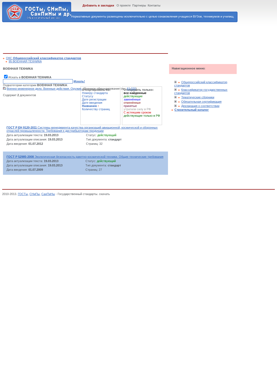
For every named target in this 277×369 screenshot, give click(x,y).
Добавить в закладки (98, 5)
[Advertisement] (101, 37)
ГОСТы (23, 194)
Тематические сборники (197, 97)
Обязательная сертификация (201, 101)
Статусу (87, 96)
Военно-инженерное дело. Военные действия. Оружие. (44, 88)
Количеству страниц (96, 109)
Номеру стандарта (95, 93)
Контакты (154, 5)
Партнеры (139, 5)
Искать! (79, 81)
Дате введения (92, 102)
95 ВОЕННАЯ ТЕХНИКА (25, 61)
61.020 (131, 88)
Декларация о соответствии (200, 106)
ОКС (43, 58)
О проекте (124, 5)
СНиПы (34, 194)
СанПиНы (48, 194)
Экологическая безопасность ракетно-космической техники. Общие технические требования (84, 156)
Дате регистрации (94, 99)
